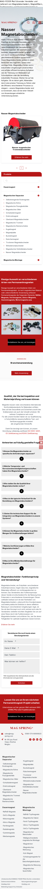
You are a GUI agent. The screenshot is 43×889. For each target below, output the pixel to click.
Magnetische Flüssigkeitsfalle (17, 206)
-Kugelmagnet (28, 761)
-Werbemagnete (8, 836)
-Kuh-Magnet (28, 853)
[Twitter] (34, 739)
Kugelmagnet (11, 229)
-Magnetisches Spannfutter (28, 870)
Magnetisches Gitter (13, 209)
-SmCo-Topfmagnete (31, 828)
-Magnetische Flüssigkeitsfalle (8, 774)
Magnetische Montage (13, 260)
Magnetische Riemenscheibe (17, 226)
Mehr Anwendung (21, 373)
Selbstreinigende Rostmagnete (17, 200)
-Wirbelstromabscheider (32, 781)
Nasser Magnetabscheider (16, 252)
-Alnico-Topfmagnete (31, 825)
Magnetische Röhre (13, 203)
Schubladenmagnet (13, 213)
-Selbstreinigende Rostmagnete (9, 765)
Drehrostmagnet (12, 216)
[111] (41, 438)
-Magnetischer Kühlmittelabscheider (30, 785)
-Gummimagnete (8, 833)
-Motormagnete (8, 819)
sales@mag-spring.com (9, 735)
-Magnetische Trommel (11, 795)
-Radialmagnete (8, 829)
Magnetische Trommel (14, 223)
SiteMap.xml (26, 884)
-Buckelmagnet (28, 768)
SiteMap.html (5, 884)
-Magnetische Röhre (10, 770)
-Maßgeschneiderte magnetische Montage (31, 839)
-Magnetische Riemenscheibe (8, 800)
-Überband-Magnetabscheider (9, 791)
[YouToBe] (40, 739)
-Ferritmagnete (8, 826)
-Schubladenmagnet (10, 783)
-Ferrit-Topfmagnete (30, 821)
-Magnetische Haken (31, 818)
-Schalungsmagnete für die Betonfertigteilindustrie (31, 859)
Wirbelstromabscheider (15, 246)
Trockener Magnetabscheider (17, 242)
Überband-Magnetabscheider (17, 219)
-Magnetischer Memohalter (28, 833)
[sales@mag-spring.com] (41, 443)
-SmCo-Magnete (8, 815)
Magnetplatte (11, 233)
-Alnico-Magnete (8, 822)
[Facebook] (30, 739)
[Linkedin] (37, 739)
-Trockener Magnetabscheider (30, 776)
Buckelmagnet (11, 236)
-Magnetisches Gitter (10, 779)
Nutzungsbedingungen (29, 881)
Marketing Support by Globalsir (11, 887)
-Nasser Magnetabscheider (30, 791)
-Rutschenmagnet (29, 771)
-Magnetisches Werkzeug (28, 848)
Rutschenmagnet (12, 239)
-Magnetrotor (28, 844)
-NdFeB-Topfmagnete (31, 814)
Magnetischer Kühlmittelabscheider (19, 249)
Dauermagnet (9, 187)
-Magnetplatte (28, 764)
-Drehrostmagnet (8, 786)
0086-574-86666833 (33, 734)
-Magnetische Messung (31, 865)
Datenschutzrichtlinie (8, 881)
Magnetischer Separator (14, 196)
